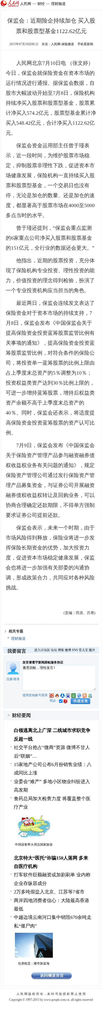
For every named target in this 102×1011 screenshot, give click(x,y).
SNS (75, 650)
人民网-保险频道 (62, 44)
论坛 (54, 650)
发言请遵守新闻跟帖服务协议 (42, 662)
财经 (41, 4)
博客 (61, 650)
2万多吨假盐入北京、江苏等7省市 (49, 891)
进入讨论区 (42, 650)
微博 (68, 650)
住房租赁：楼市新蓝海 (33, 963)
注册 (9, 679)
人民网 (25, 4)
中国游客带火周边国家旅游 (34, 844)
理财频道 (58, 4)
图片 (92, 650)
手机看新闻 (85, 44)
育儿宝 (83, 650)
